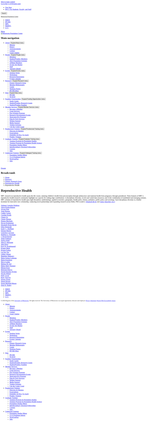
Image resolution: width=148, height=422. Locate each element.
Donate (3, 168)
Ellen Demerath (6, 227)
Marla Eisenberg (6, 260)
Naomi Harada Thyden (9, 272)
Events (7, 71)
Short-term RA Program (18, 117)
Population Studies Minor (18, 145)
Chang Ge (4, 217)
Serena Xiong (5, 279)
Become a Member (16, 109)
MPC (7, 24)
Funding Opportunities (13, 99)
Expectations (14, 133)
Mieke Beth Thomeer (8, 266)
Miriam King (5, 268)
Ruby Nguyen (6, 277)
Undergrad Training (12, 153)
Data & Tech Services (17, 119)
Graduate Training (11, 139)
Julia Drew (4, 244)
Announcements (15, 49)
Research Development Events (20, 115)
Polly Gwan (5, 276)
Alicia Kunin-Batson (8, 207)
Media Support (15, 123)
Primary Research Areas (18, 83)
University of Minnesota (21, 300)
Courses (12, 149)
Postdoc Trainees (15, 137)
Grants (12, 87)
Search (4, 13)
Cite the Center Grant (17, 127)
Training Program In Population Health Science (26, 143)
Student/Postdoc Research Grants (21, 103)
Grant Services (15, 111)
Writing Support (15, 121)
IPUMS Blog (14, 91)
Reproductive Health (12, 183)
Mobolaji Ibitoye (6, 270)
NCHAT (12, 97)
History (12, 47)
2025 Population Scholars (18, 61)
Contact (12, 51)
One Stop (8, 7)
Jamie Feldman (6, 238)
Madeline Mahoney (7, 256)
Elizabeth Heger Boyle (8, 225)
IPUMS (8, 22)
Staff (11, 67)
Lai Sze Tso (5, 252)
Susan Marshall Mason (8, 283)
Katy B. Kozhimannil (8, 246)
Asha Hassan (5, 211)
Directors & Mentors (17, 131)
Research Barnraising (17, 77)
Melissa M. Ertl (6, 264)
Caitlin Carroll (6, 213)
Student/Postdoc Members (18, 59)
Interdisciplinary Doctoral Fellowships (23, 147)
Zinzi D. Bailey (6, 285)
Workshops (13, 75)
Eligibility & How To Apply (19, 135)
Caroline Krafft (6, 215)
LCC (7, 28)
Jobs (11, 151)
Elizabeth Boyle (91, 202)
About (7, 43)
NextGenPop (14, 159)
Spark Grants (14, 101)
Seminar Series (15, 73)
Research (8, 81)
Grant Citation (14, 53)
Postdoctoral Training (12, 129)
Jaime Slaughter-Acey (107, 202)
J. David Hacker (6, 237)
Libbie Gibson (6, 254)
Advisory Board (15, 69)
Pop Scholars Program (17, 113)
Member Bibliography (17, 85)
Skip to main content (8, 2)
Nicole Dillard (6, 274)
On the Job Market (16, 65)
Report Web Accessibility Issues (106, 300)
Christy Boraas (6, 219)
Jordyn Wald (5, 240)
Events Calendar (15, 79)
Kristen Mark (5, 248)
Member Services (11, 107)
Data (6, 93)
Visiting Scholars (15, 125)
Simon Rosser (5, 281)
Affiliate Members (16, 63)
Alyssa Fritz (5, 209)
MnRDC (8, 26)
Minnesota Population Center (9, 16)
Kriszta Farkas (6, 250)
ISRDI (7, 20)
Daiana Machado (7, 221)
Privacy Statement (91, 300)
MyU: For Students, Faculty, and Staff (18, 9)
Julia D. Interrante (7, 242)
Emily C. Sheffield (7, 229)
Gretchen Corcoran (7, 233)
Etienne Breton (6, 231)
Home (7, 177)
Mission (12, 45)
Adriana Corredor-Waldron (10, 205)
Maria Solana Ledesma (9, 258)
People (7, 55)
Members (13, 57)
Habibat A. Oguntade (8, 235)
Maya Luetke (5, 262)
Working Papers (15, 89)
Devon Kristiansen (7, 223)
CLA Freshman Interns (17, 157)
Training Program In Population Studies (23, 141)
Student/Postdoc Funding (18, 105)
